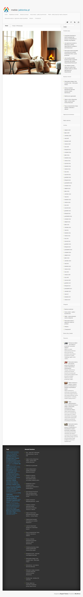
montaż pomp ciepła (11, 471)
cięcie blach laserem (12, 453)
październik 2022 (68, 182)
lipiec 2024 (66, 155)
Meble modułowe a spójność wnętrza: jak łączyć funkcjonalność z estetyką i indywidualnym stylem (70, 386)
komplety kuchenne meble (13, 461)
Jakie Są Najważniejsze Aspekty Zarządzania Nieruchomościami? (31, 470)
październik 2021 (68, 216)
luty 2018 (66, 277)
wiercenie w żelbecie (11, 513)
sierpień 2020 (67, 255)
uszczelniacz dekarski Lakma (12, 504)
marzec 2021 (67, 235)
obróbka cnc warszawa (12, 473)
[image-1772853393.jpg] (32, 74)
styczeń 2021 (67, 241)
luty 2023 (66, 171)
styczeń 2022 (67, 207)
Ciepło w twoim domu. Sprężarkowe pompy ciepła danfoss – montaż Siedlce (32, 514)
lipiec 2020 (66, 258)
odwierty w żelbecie (12, 483)
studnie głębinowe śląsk (13, 501)
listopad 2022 (67, 180)
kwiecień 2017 (67, 296)
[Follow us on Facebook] (71, 22)
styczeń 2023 (67, 174)
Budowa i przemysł (24, 14)
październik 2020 (68, 249)
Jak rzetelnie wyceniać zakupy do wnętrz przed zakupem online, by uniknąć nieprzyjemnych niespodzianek (70, 68)
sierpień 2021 (67, 221)
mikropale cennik (11, 469)
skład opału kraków (12, 497)
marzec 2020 (67, 269)
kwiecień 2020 (67, 266)
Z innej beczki (38, 18)
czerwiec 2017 (67, 291)
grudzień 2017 (67, 283)
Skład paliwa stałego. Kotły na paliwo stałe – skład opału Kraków (71, 83)
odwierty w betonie (12, 482)
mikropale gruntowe (11, 470)
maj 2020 (66, 263)
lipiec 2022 (66, 191)
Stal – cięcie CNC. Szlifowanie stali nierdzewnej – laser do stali (32, 454)
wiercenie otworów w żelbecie (12, 507)
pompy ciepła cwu (13, 484)
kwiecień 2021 (67, 233)
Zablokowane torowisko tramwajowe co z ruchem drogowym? (31, 521)
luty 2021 (66, 238)
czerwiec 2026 (67, 135)
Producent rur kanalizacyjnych (13, 490)
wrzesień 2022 (67, 185)
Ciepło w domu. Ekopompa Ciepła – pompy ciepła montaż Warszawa (70, 101)
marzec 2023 (67, 169)
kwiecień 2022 (67, 199)
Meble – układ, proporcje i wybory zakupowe (57, 14)
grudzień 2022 (67, 177)
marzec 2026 (67, 144)
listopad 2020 (67, 246)
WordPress (77, 593)
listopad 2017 (67, 285)
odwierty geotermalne (13, 477)
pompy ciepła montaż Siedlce (13, 486)
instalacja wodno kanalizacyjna (11, 460)
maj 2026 (66, 138)
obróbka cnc (12, 472)
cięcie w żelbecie (11, 454)
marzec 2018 (67, 274)
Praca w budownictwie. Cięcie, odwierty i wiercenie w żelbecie (71, 107)
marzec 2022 (67, 202)
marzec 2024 (67, 160)
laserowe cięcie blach (13, 465)
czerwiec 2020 (67, 260)
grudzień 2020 (67, 244)
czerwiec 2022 (67, 194)
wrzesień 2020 (67, 252)
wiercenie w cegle (11, 512)
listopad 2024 (67, 149)
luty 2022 (66, 205)
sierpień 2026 (67, 130)
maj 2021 (66, 230)
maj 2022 (66, 196)
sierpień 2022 (67, 188)
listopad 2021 (67, 213)
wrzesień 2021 (67, 219)
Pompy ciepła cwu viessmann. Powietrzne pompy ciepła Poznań (31, 585)
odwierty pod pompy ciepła (11, 479)
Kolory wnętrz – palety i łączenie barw (38, 14)
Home (6, 14)
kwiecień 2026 (67, 141)
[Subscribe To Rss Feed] (75, 22)
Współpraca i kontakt (13, 14)
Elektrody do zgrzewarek (70, 96)
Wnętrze (31, 18)
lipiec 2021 (66, 224)
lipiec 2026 (66, 132)
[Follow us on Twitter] (67, 22)
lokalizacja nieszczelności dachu (13, 466)
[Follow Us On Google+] (78, 22)
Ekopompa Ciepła (12, 458)
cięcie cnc (8, 454)
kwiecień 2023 (67, 166)
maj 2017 (66, 294)
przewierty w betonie (11, 493)
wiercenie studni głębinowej (11, 508)
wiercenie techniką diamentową (13, 510)
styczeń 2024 (67, 163)
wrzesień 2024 (67, 152)
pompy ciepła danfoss (11, 486)
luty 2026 (66, 146)
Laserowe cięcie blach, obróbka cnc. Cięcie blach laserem (31, 527)
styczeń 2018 (67, 280)
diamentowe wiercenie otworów (12, 456)
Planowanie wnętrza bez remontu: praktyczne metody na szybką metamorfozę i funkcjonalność (70, 365)
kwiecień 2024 (67, 157)
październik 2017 (68, 288)
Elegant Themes (64, 593)
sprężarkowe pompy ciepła (13, 499)
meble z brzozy (17, 467)
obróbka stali (10, 475)
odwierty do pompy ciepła (13, 475)
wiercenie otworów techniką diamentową (13, 506)
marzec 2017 (67, 299)
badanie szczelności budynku (12, 451)
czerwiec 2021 (67, 227)
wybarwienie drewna (10, 514)
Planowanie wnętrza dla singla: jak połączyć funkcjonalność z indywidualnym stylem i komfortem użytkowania (70, 427)
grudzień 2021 (67, 210)
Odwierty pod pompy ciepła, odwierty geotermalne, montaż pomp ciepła (32, 549)
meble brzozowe (10, 467)
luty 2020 (66, 271)
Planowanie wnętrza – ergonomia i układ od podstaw (16, 18)
